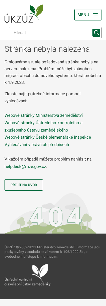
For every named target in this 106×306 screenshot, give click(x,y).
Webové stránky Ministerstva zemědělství (44, 115)
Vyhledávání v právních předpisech (37, 144)
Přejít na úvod (23, 185)
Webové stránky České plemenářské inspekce (48, 137)
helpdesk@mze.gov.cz (25, 166)
